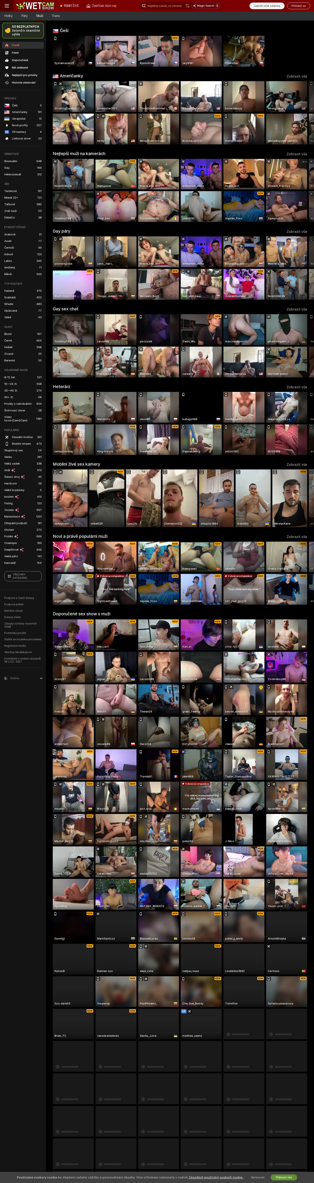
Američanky (71, 75)
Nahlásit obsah (13, 610)
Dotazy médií (12, 617)
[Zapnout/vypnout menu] (7, 6)
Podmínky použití (15, 633)
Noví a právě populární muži (80, 536)
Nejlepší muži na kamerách (79, 153)
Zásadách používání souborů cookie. (216, 1177)
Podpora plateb (14, 604)
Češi (64, 30)
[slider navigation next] (303, 112)
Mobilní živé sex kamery (76, 464)
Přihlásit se (299, 5)
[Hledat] (188, 6)
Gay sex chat (65, 308)
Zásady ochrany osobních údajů (20, 625)
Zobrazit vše (297, 76)
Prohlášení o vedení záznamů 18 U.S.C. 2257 (22, 660)
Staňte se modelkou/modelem (23, 639)
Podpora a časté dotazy (19, 598)
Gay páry (61, 231)
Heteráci (61, 386)
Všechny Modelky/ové (18, 652)
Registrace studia (15, 645)
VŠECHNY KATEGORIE (20, 576)
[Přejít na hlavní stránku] (35, 6)
